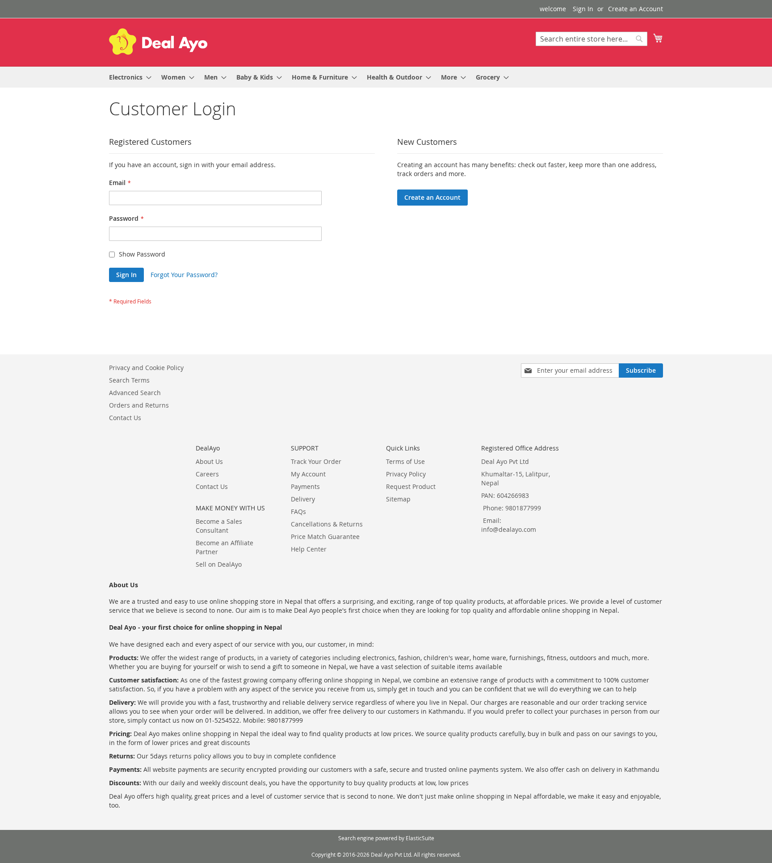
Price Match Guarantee (325, 536)
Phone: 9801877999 (512, 508)
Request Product (411, 486)
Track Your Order (316, 461)
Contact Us (125, 417)
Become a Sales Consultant (219, 526)
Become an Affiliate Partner (224, 547)
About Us (209, 461)
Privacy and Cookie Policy (146, 367)
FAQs (298, 511)
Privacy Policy (406, 474)
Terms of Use (405, 461)
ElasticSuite (420, 838)
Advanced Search (135, 392)
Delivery (303, 499)
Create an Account (635, 8)
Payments (305, 486)
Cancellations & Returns (327, 524)
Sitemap (398, 499)
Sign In (583, 8)
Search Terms (129, 380)
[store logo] (158, 41)
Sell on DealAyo (219, 564)
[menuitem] (127, 77)
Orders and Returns (139, 405)
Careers (207, 474)
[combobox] (591, 39)
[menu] (386, 77)
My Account (308, 474)
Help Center (309, 549)
